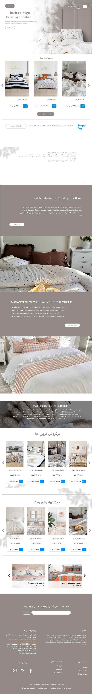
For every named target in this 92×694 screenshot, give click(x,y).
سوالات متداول (82, 674)
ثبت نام (70, 6)
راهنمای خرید (83, 671)
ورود (75, 6)
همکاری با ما (58, 673)
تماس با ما (59, 669)
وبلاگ (85, 667)
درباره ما (59, 666)
